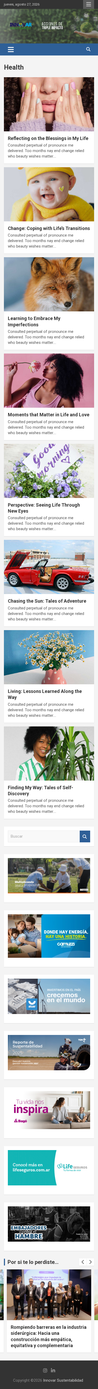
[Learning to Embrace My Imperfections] (49, 284)
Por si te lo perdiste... (33, 1262)
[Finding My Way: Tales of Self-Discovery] (49, 753)
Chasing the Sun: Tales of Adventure (47, 601)
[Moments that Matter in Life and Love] (49, 381)
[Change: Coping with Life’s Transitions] (49, 194)
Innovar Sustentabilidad (63, 1380)
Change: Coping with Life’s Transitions (49, 228)
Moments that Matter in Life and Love (48, 414)
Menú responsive (88, 4)
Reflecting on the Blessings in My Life (48, 138)
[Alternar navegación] (11, 49)
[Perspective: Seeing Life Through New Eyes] (49, 471)
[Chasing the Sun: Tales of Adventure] (49, 567)
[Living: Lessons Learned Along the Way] (49, 657)
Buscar (85, 836)
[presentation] (83, 1262)
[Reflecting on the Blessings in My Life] (49, 104)
